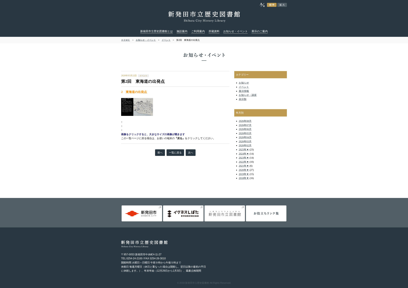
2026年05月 (245, 133)
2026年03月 (245, 141)
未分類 (242, 99)
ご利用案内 (198, 31)
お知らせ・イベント (235, 31)
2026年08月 (245, 121)
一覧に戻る (175, 152)
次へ (190, 152)
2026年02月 (245, 145)
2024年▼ (244, 153)
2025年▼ (244, 149)
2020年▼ (244, 170)
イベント (166, 40)
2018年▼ (244, 178)
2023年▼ (244, 157)
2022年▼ (244, 161)
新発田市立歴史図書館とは (156, 31)
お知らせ (244, 82)
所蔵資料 (214, 31)
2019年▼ (244, 174)
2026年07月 (245, 125)
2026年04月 (245, 137)
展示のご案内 (259, 31)
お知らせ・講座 (248, 95)
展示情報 (244, 91)
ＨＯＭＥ (125, 40)
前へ (160, 152)
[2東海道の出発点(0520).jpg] (137, 100)
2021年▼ (244, 165)
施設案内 (182, 31)
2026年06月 (245, 129)
